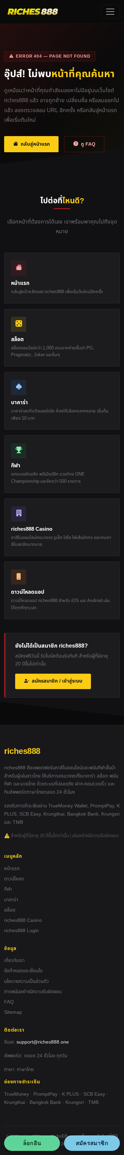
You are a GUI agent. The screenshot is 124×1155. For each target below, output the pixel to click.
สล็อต (10, 910)
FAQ (9, 1002)
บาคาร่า (11, 900)
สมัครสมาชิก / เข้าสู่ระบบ (57, 681)
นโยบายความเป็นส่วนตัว (26, 981)
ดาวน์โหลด (14, 879)
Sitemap (13, 1012)
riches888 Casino (23, 920)
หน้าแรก (12, 868)
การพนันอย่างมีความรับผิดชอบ (33, 991)
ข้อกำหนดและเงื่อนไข (23, 970)
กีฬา (8, 889)
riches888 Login (21, 930)
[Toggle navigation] (110, 12)
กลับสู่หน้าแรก (35, 144)
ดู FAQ (88, 144)
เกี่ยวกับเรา (14, 960)
